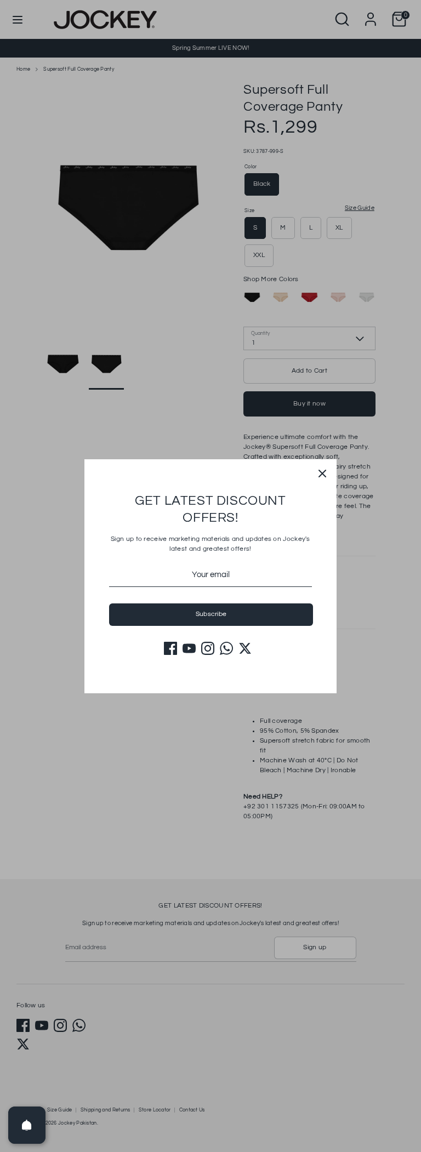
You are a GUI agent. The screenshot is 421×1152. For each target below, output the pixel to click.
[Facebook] (170, 648)
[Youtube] (189, 648)
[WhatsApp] (226, 648)
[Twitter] (245, 648)
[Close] (322, 473)
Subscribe (211, 614)
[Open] (26, 1125)
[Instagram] (207, 648)
